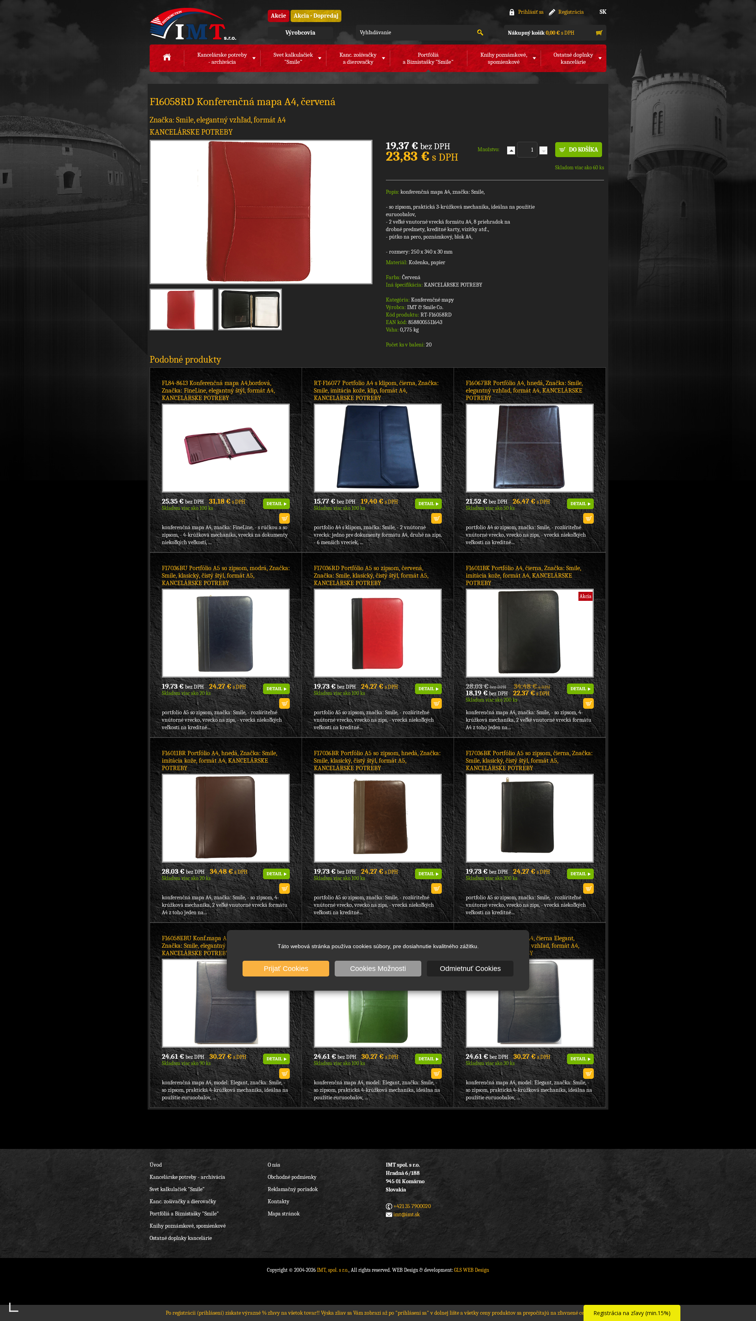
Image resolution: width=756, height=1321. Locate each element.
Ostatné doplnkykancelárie (573, 58)
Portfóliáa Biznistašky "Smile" (428, 58)
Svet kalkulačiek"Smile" (293, 58)
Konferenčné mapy (432, 299)
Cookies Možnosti (378, 969)
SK (603, 11)
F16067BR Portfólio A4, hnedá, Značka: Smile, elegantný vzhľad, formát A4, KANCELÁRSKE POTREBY (524, 391)
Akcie (278, 15)
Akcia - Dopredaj (316, 15)
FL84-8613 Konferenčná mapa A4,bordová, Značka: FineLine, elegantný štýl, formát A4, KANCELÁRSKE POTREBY (218, 391)
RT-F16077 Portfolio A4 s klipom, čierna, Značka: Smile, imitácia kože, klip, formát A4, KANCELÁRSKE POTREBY (376, 391)
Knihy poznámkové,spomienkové (503, 58)
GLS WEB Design (471, 1270)
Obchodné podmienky (292, 1177)
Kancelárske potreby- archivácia (222, 58)
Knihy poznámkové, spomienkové (188, 1226)
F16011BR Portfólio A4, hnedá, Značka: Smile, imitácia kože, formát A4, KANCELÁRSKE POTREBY (219, 761)
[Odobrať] (543, 150)
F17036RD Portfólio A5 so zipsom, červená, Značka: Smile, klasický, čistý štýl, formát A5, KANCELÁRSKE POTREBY (371, 576)
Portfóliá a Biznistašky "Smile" (184, 1214)
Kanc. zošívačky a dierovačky (183, 1201)
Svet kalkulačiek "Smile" (177, 1189)
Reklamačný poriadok (293, 1189)
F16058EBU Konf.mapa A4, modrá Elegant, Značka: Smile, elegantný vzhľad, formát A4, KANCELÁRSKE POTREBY (218, 946)
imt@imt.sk (406, 1214)
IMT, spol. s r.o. (193, 24)
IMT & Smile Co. (425, 307)
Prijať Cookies (286, 969)
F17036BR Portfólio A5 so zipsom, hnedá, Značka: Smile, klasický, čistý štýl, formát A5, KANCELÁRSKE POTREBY (377, 761)
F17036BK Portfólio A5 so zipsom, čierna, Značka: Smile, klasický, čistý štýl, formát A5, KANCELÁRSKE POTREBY (529, 761)
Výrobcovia (300, 32)
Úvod (156, 1165)
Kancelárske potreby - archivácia (187, 1177)
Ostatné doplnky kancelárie (181, 1238)
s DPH (541, 33)
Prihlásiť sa (531, 12)
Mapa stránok (284, 1214)
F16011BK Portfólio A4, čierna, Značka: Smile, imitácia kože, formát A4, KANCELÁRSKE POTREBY (523, 576)
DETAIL (274, 503)
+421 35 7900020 (412, 1206)
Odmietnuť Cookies (470, 969)
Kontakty (278, 1201)
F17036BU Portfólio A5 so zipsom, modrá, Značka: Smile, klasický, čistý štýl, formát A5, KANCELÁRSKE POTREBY (226, 576)
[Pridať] (511, 150)
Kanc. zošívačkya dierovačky (357, 58)
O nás (274, 1165)
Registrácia (571, 12)
